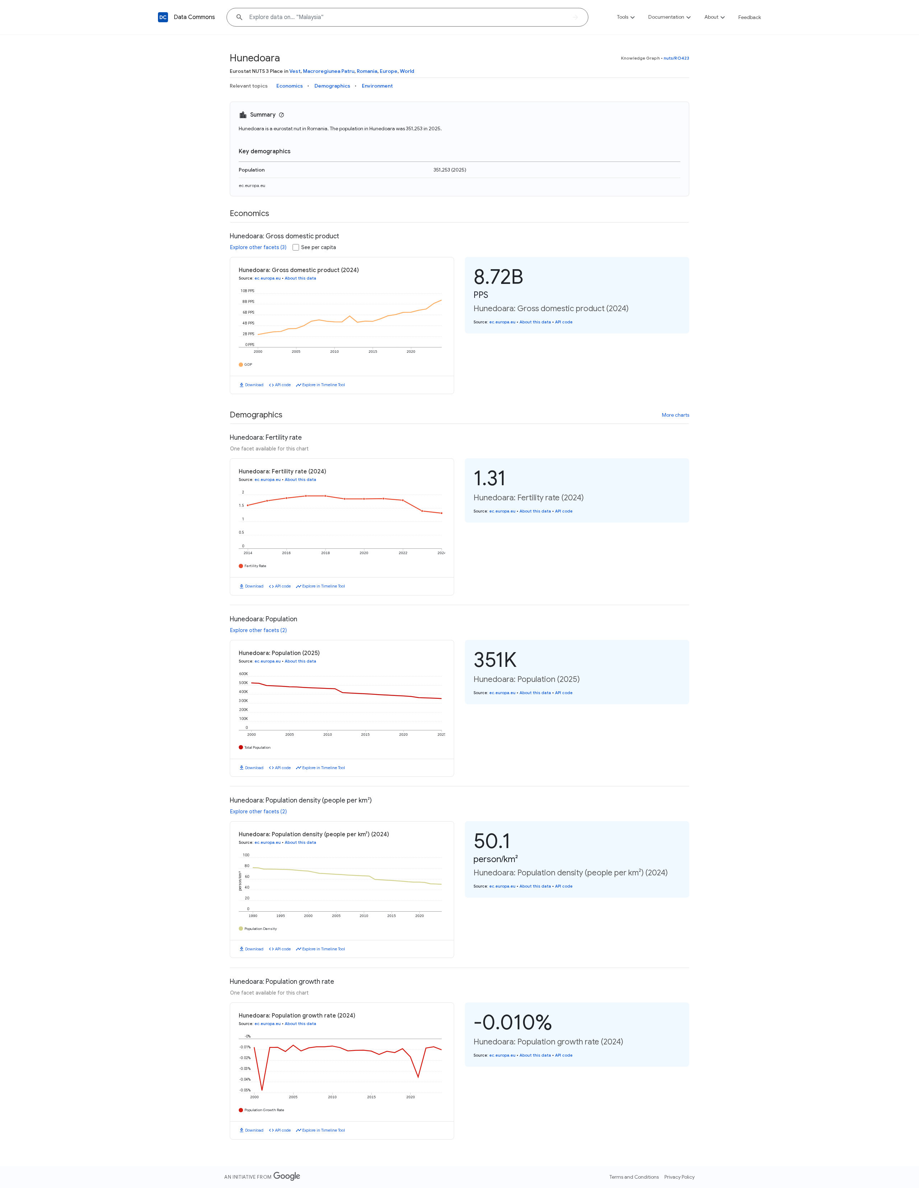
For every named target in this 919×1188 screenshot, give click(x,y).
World (407, 71)
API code (283, 384)
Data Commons (194, 17)
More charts (675, 415)
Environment (377, 86)
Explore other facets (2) (258, 630)
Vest (294, 71)
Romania (367, 71)
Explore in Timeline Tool (323, 384)
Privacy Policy (679, 1177)
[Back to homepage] (163, 17)
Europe (388, 71)
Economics (289, 86)
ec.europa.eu (252, 185)
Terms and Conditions (634, 1177)
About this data (300, 278)
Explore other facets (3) (258, 247)
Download (254, 384)
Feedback (749, 17)
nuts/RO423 (676, 58)
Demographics (332, 86)
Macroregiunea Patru (328, 71)
